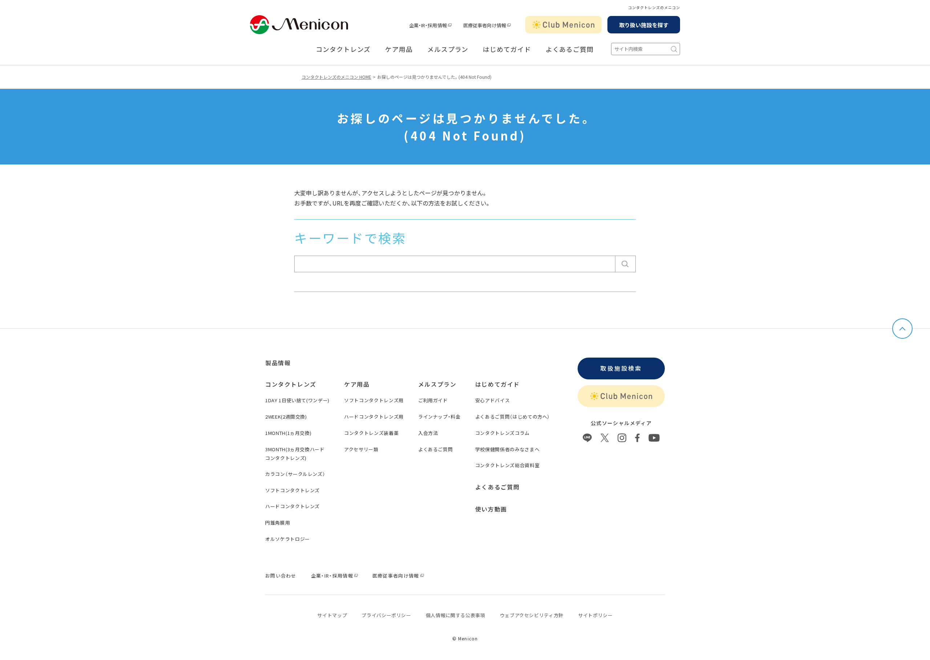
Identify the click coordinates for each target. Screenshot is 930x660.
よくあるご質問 (570, 49)
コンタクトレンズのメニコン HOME (336, 77)
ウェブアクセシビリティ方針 (531, 615)
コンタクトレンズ (343, 49)
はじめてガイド (507, 49)
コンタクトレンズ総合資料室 (507, 465)
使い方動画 (491, 509)
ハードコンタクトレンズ (292, 506)
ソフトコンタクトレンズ (292, 490)
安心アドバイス (492, 400)
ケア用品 (399, 49)
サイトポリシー (595, 615)
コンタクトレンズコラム (502, 432)
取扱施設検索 (621, 368)
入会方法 (428, 432)
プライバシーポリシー (386, 615)
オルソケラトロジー (287, 538)
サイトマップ (332, 615)
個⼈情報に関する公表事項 (455, 615)
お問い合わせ (280, 575)
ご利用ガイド (433, 400)
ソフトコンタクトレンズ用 (374, 400)
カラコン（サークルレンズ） (295, 473)
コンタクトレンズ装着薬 (371, 432)
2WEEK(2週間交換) (286, 416)
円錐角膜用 (277, 522)
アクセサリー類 (361, 449)
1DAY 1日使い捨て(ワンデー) (297, 400)
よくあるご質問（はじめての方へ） (512, 416)
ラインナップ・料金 (439, 416)
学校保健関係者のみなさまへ (507, 449)
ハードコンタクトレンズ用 (374, 416)
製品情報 (278, 362)
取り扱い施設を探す (643, 25)
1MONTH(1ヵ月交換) (288, 432)
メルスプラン (447, 49)
